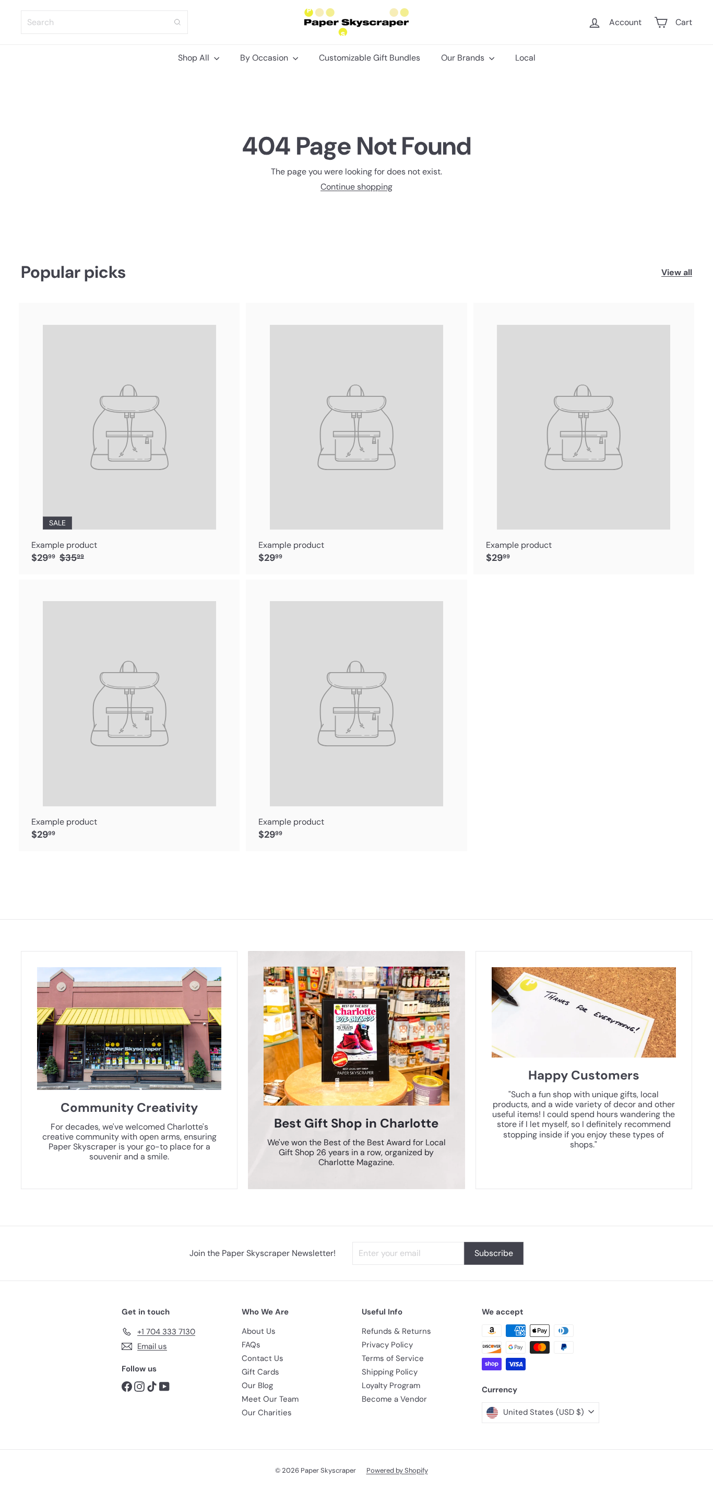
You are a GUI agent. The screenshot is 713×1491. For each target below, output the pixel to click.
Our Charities (267, 1412)
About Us (259, 1331)
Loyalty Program (391, 1385)
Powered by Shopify (397, 1470)
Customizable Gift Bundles (369, 57)
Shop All (194, 57)
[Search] (177, 22)
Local (525, 57)
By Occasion (265, 57)
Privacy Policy (387, 1345)
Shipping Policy (390, 1372)
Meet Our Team (270, 1399)
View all (676, 272)
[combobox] (104, 22)
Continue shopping (356, 186)
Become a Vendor (394, 1399)
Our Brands (463, 57)
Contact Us (262, 1358)
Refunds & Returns (396, 1331)
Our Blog (257, 1385)
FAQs (251, 1345)
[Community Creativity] (129, 1028)
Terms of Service (393, 1358)
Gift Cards (260, 1372)
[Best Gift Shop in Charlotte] (356, 1036)
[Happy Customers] (584, 1012)
